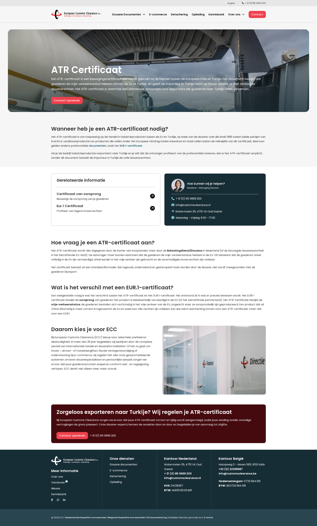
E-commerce (158, 14)
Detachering (179, 14)
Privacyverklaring (157, 517)
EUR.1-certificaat (131, 146)
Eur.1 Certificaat (70, 206)
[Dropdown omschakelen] (144, 14)
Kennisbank (216, 14)
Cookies (172, 517)
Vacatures (58, 482)
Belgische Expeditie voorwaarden (126, 517)
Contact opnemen (67, 100)
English (231, 3)
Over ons (57, 477)
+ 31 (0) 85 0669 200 (103, 435)
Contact (257, 14)
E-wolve (208, 517)
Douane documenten (123, 464)
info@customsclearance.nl (182, 478)
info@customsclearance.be (237, 473)
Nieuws (55, 488)
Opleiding (198, 14)
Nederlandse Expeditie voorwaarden (85, 517)
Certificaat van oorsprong (79, 194)
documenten (97, 146)
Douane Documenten (126, 14)
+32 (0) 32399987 (231, 469)
